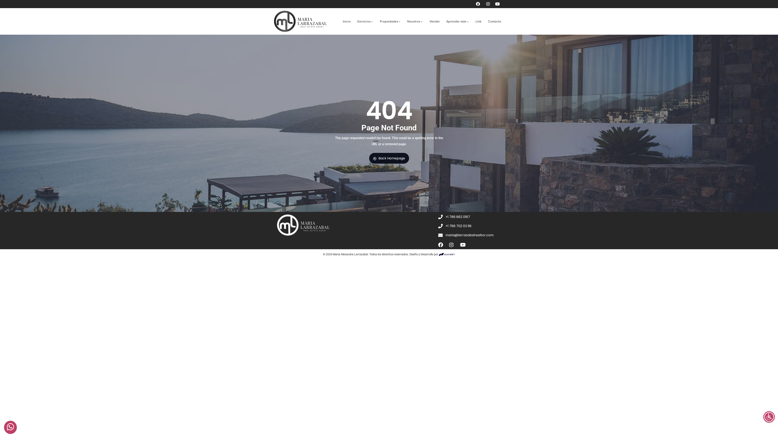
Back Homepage (391, 158)
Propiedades (389, 21)
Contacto (494, 21)
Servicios (364, 21)
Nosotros (413, 21)
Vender (435, 21)
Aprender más (456, 21)
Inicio (347, 21)
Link (478, 21)
